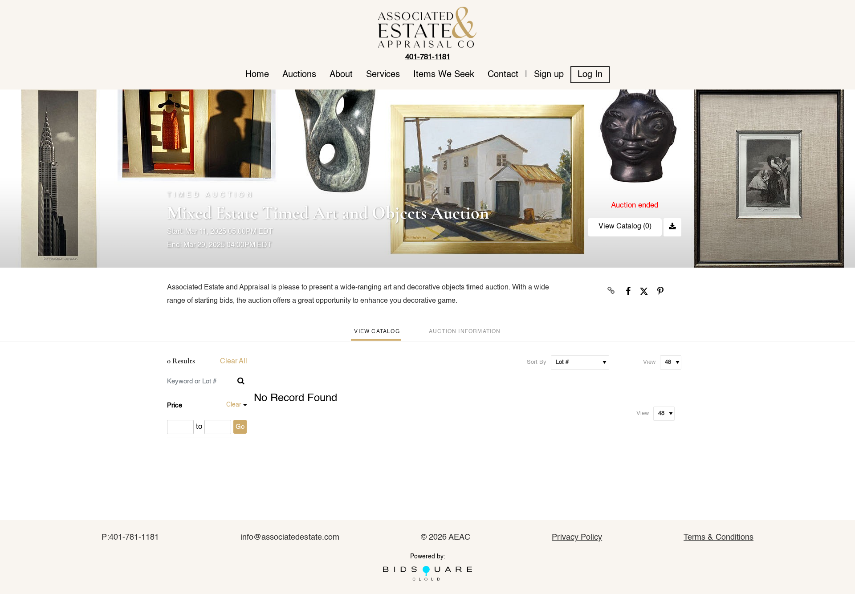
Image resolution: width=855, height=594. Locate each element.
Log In (590, 74)
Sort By (536, 362)
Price (174, 405)
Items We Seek (443, 74)
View (649, 362)
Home (257, 74)
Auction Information (465, 331)
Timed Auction (210, 194)
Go (240, 426)
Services (383, 74)
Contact (503, 74)
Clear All (233, 361)
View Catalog (376, 331)
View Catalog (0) (624, 226)
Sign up (549, 74)
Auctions (299, 74)
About (341, 74)
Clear (233, 405)
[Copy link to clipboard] (611, 291)
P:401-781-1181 (130, 537)
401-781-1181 (427, 57)
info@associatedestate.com (289, 537)
